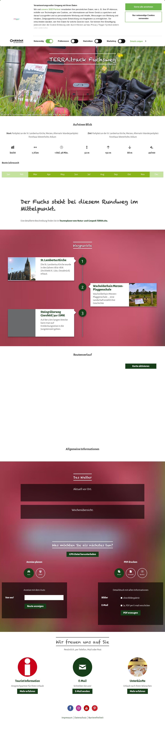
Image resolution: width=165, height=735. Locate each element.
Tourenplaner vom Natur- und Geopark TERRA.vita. (84, 221)
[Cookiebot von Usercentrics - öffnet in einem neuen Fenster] (16, 41)
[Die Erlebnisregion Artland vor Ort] (27, 667)
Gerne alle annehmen (143, 7)
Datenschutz (80, 717)
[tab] (29, 573)
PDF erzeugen (130, 612)
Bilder (104, 597)
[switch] (74, 41)
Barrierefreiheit (95, 717)
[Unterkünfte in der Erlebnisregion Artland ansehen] (137, 667)
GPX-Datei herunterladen (82, 554)
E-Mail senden (82, 691)
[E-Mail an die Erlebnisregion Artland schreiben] (82, 667)
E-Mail (104, 605)
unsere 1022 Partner (51, 9)
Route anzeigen (35, 606)
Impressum (67, 717)
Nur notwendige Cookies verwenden (143, 16)
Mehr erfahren (27, 691)
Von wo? (9, 597)
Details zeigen (136, 41)
